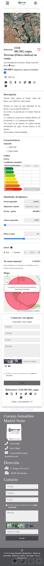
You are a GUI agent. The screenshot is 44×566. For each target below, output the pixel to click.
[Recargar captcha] (6, 366)
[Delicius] (25, 82)
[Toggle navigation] (7, 3)
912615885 (16, 322)
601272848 (27, 322)
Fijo (7, 252)
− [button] (7, 282)
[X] (20, 82)
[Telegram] (6, 86)
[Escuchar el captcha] (9, 366)
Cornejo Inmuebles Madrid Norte (20, 553)
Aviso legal (30, 556)
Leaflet (18, 311)
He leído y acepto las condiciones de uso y (21, 374)
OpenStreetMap (27, 311)
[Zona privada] (35, 3)
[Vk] (30, 82)
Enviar (22, 383)
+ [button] (7, 278)
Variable (17, 252)
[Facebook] (16, 82)
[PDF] (11, 82)
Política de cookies (18, 556)
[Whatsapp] (34, 82)
